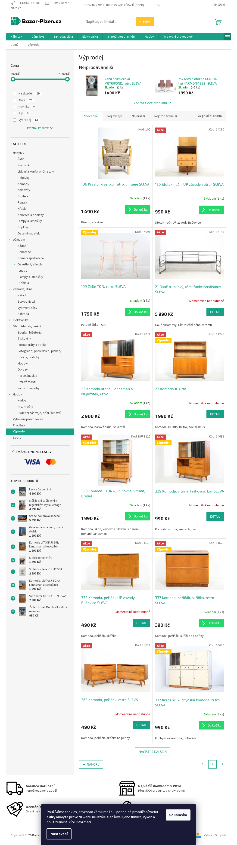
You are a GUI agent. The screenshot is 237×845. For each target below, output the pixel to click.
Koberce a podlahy (31, 215)
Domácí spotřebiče (31, 258)
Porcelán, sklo (27, 376)
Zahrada (23, 314)
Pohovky (24, 178)
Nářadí (22, 295)
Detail (215, 312)
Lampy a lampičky (30, 221)
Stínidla (24, 283)
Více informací (80, 822)
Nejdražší (138, 116)
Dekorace (24, 252)
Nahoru (93, 764)
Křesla (22, 209)
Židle (21, 159)
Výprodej (28, 120)
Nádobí (22, 246)
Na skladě (29, 93)
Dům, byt (19, 239)
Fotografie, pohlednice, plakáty (39, 351)
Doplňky (23, 227)
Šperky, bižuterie (30, 332)
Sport (17, 437)
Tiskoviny (24, 338)
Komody (23, 184)
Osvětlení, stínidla (30, 264)
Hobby (17, 394)
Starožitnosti (27, 382)
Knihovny (24, 190)
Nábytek (19, 153)
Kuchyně (23, 165)
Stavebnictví (26, 301)
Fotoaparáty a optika (32, 345)
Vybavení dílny (27, 308)
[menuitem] (16, 36)
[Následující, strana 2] (212, 764)
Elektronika (20, 320)
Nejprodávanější (165, 116)
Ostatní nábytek (29, 233)
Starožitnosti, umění (27, 326)
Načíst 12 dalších (153, 752)
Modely (23, 363)
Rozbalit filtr (38, 128)
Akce (25, 100)
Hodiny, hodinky (29, 357)
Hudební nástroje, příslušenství (39, 413)
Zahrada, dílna (22, 289)
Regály (22, 202)
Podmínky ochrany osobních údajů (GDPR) (114, 5)
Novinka (27, 106)
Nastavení (59, 833)
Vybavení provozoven (28, 419)
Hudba (22, 400)
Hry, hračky (25, 406)
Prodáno (19, 425)
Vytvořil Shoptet (215, 835)
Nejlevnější (114, 116)
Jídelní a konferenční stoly (36, 171)
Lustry (23, 270)
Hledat (145, 22)
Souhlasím (178, 815)
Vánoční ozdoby (29, 388)
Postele (23, 196)
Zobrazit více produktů (150, 103)
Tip (23, 113)
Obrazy (23, 369)
